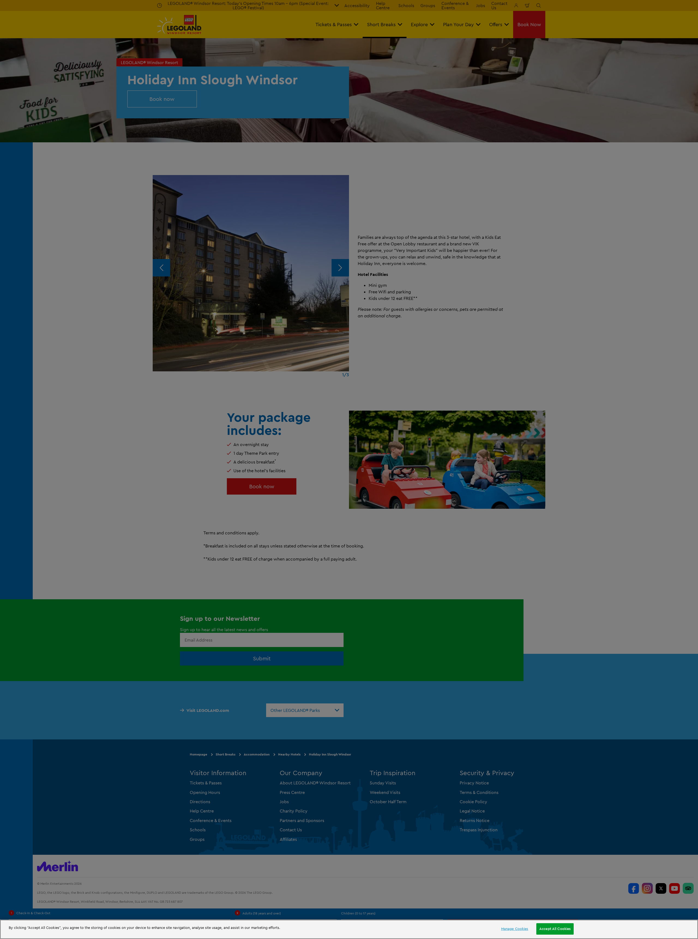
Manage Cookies (514, 928)
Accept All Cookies (555, 928)
